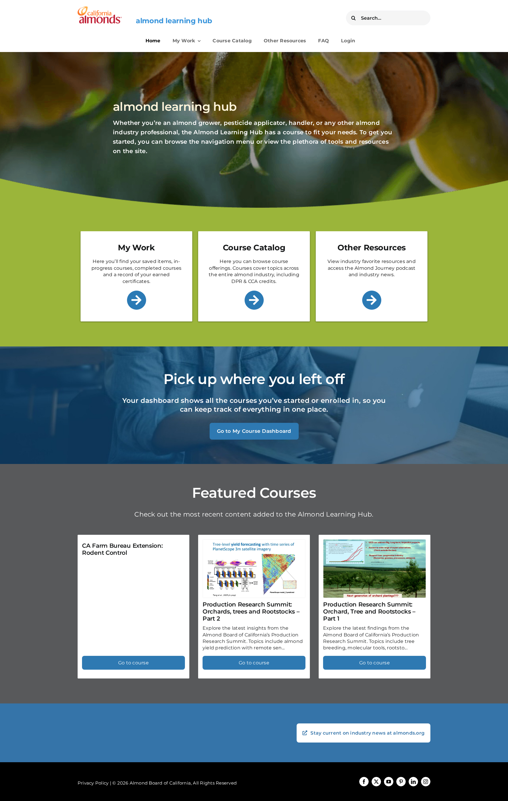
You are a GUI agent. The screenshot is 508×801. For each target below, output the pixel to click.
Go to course (133, 663)
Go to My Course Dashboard (254, 431)
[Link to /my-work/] (136, 300)
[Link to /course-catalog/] (254, 300)
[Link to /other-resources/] (371, 300)
